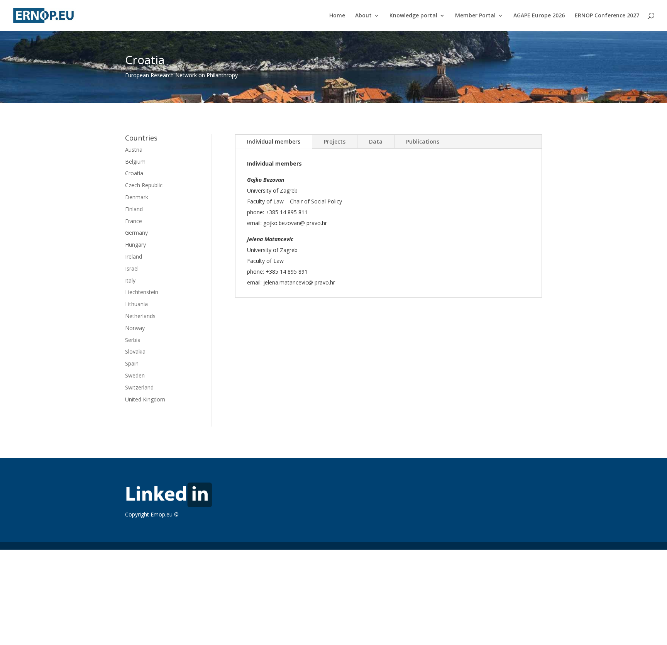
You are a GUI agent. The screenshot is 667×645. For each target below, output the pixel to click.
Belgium (135, 161)
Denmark (136, 197)
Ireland (133, 256)
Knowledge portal (413, 16)
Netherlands (140, 316)
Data (376, 141)
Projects (334, 141)
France (133, 221)
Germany (136, 232)
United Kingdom (145, 399)
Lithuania (136, 304)
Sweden (135, 375)
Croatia (134, 173)
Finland (134, 209)
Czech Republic (144, 185)
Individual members (273, 141)
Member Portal (475, 16)
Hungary (135, 244)
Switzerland (139, 387)
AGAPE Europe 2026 (539, 16)
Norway (135, 328)
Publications (422, 141)
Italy (130, 280)
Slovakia (135, 351)
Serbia (133, 340)
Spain (132, 363)
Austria (133, 149)
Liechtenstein (141, 292)
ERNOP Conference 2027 (607, 16)
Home (337, 16)
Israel (132, 268)
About (363, 16)
